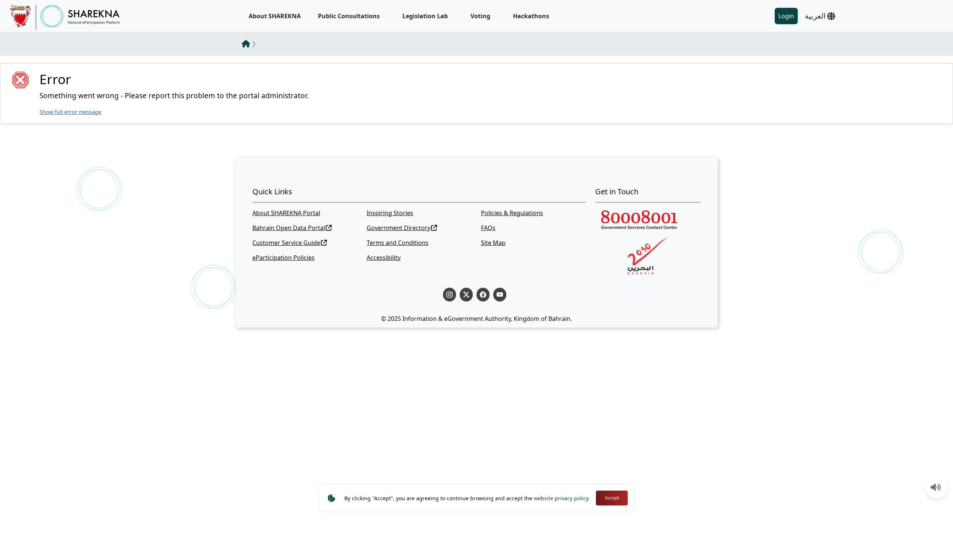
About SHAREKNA (275, 16)
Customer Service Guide (286, 243)
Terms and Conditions (397, 243)
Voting (480, 16)
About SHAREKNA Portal (286, 213)
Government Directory (398, 228)
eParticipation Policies (283, 257)
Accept (612, 498)
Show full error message (70, 111)
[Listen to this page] (936, 488)
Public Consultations (349, 16)
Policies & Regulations (512, 213)
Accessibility (384, 257)
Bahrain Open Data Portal (288, 228)
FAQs (488, 228)
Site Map (493, 243)
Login (786, 16)
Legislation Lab (425, 16)
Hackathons (531, 16)
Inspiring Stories (390, 213)
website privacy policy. (562, 498)
